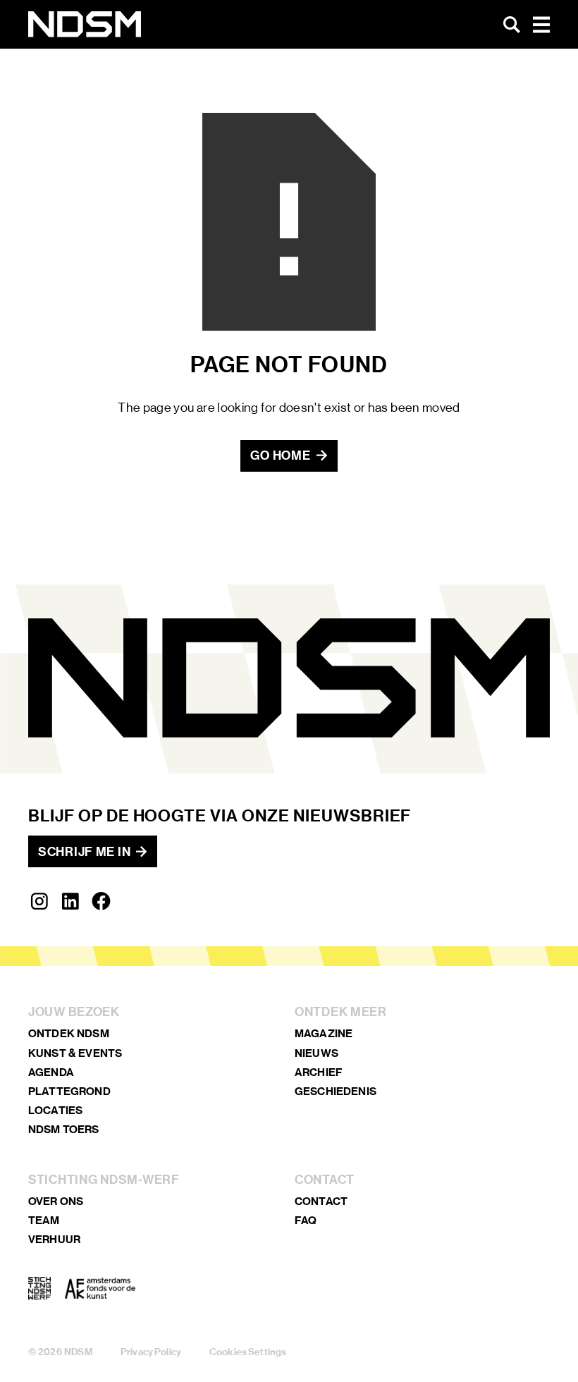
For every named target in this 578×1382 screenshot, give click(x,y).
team (44, 1220)
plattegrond (69, 1091)
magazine (323, 1033)
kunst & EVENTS (75, 1053)
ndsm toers (63, 1129)
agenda (51, 1072)
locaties (55, 1110)
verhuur (54, 1239)
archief (319, 1072)
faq (305, 1220)
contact (321, 1201)
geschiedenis (335, 1091)
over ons (55, 1201)
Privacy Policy (151, 1352)
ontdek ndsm (68, 1033)
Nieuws (316, 1053)
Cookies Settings (247, 1352)
